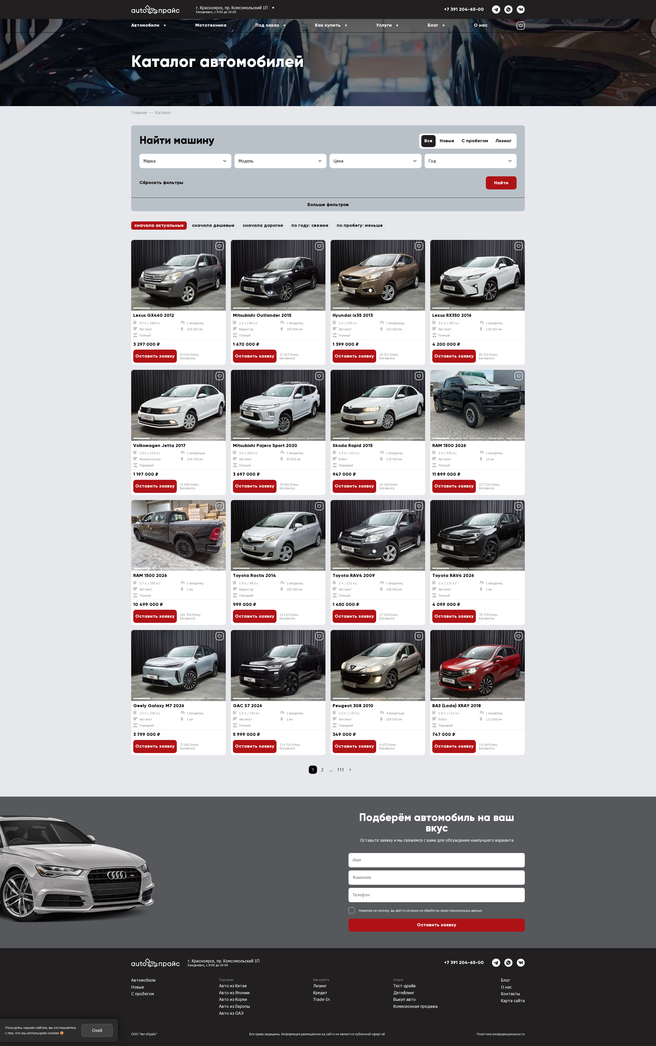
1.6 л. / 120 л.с (349, 713)
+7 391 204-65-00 (464, 9)
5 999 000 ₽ (246, 734)
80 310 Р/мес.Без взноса (488, 356)
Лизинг (503, 141)
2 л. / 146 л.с (248, 322)
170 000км (394, 459)
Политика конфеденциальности (501, 1034)
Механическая (150, 459)
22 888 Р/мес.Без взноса (189, 486)
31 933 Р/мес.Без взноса (289, 356)
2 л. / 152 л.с (348, 583)
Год (432, 161)
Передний (146, 465)
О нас (480, 25)
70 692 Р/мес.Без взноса (289, 486)
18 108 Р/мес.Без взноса (389, 486)
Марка (150, 161)
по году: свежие (310, 225)
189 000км (294, 329)
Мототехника (211, 25)
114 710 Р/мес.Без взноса (290, 746)
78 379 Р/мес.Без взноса (488, 616)
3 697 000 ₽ (246, 474)
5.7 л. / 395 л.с (149, 583)
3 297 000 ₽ (146, 344)
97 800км (293, 459)
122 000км (494, 719)
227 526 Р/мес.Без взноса (489, 486)
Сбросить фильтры (161, 182)
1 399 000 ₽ (346, 344)
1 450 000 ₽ (346, 604)
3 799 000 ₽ (146, 734)
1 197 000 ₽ (145, 474)
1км (190, 589)
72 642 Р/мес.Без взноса (189, 746)
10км (490, 459)
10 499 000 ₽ (148, 604)
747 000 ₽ (443, 734)
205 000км (294, 589)
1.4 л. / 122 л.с (349, 452)
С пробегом (475, 141)
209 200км (195, 329)
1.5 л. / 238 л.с (149, 713)
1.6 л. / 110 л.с (149, 452)
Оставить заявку (155, 356)
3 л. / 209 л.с (248, 452)
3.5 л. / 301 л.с (448, 322)
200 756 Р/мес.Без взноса (190, 616)
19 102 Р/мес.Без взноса (289, 616)
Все (428, 141)
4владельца (395, 713)
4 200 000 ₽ (446, 344)
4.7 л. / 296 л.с (149, 322)
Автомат (145, 329)
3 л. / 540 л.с (447, 452)
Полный (145, 335)
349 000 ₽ (344, 734)
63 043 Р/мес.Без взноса (189, 356)
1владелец (195, 322)
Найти (501, 183)
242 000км (394, 329)
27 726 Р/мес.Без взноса (389, 616)
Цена (338, 161)
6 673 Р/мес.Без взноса (388, 746)
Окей (97, 1030)
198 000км (394, 589)
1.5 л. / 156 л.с (249, 713)
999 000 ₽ (244, 604)
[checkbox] (351, 910)
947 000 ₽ (344, 474)
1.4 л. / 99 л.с (248, 583)
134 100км (195, 459)
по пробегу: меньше (360, 225)
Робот (343, 459)
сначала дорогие (263, 225)
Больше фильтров (328, 204)
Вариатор (246, 329)
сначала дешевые (213, 225)
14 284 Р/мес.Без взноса (488, 746)
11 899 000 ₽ (446, 474)
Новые (447, 141)
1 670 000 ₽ (246, 344)
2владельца (395, 322)
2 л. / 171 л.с (447, 583)
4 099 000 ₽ (446, 604)
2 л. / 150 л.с (348, 322)
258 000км (394, 719)
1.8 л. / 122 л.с (448, 713)
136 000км (494, 329)
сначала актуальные (159, 225)
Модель (246, 161)
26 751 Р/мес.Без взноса (389, 356)
